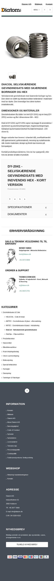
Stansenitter (7, 343)
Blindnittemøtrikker (9, 347)
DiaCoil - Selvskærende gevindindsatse (21, 330)
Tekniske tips (12, 446)
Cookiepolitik (11, 453)
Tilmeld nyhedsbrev (27, 544)
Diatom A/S (26, 4)
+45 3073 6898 (24, 260)
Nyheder (10, 434)
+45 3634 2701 (24, 291)
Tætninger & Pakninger (11, 377)
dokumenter (17, 214)
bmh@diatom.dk (25, 254)
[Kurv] (50, 10)
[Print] (10, 199)
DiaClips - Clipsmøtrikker (15, 334)
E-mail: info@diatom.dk (14, 511)
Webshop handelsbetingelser (17, 475)
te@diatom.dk (24, 285)
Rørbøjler (6, 369)
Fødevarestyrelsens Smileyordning (20, 458)
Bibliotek (38, 4)
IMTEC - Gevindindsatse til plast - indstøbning (22, 325)
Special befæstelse (10, 365)
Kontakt (49, 4)
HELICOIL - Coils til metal (15, 317)
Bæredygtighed (12, 426)
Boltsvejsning (8, 360)
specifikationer (20, 207)
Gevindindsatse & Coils (11, 312)
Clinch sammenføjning (11, 356)
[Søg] (44, 10)
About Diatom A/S (13, 422)
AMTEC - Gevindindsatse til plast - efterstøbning (23, 321)
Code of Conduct (13, 430)
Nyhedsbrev (11, 438)
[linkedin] (27, 390)
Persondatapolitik (13, 450)
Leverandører (12, 442)
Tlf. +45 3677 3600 (13, 508)
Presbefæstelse (9, 338)
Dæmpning (7, 373)
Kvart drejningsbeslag (11, 351)
